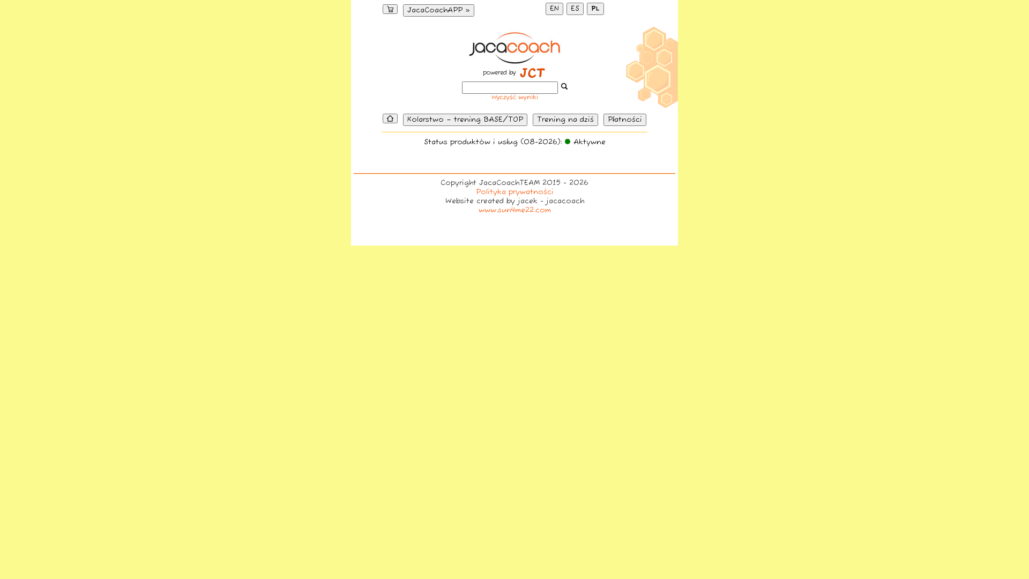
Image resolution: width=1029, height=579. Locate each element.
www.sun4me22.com (515, 210)
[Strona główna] (390, 118)
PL (595, 8)
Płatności (625, 119)
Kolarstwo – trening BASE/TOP (465, 119)
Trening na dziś (565, 119)
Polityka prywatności (515, 192)
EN (554, 8)
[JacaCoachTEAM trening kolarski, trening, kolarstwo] (515, 61)
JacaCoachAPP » (438, 10)
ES (575, 8)
